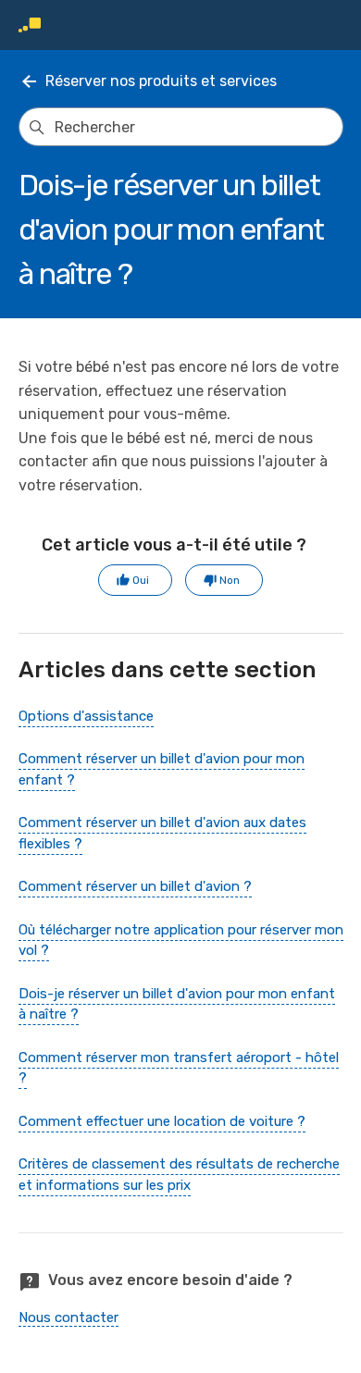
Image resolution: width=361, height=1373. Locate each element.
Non (229, 580)
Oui (140, 580)
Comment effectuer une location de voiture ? (162, 1121)
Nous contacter (68, 1317)
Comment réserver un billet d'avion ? (135, 886)
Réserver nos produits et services (161, 81)
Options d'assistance (86, 716)
